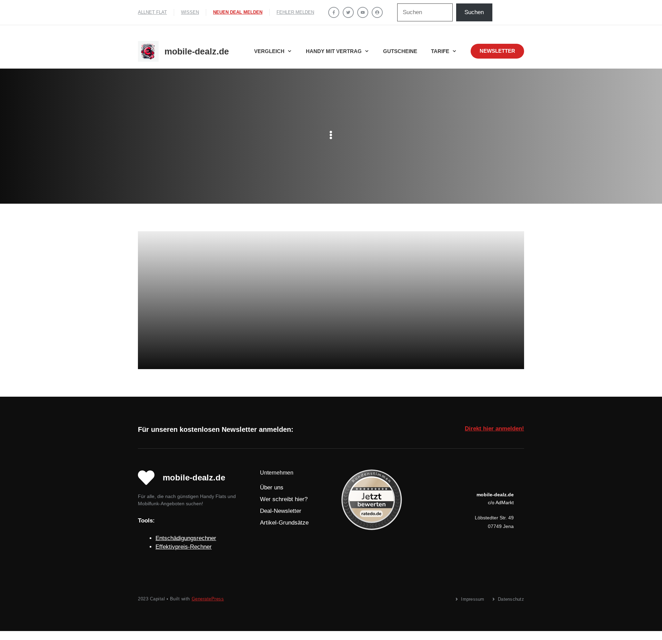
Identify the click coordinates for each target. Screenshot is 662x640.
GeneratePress (208, 598)
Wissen (190, 12)
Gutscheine (400, 51)
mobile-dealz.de (196, 51)
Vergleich (269, 51)
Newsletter (497, 51)
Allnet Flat (152, 12)
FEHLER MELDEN (295, 12)
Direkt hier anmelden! (494, 428)
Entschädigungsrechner (186, 538)
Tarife (440, 51)
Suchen (474, 12)
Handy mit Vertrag (334, 51)
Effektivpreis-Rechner (184, 547)
